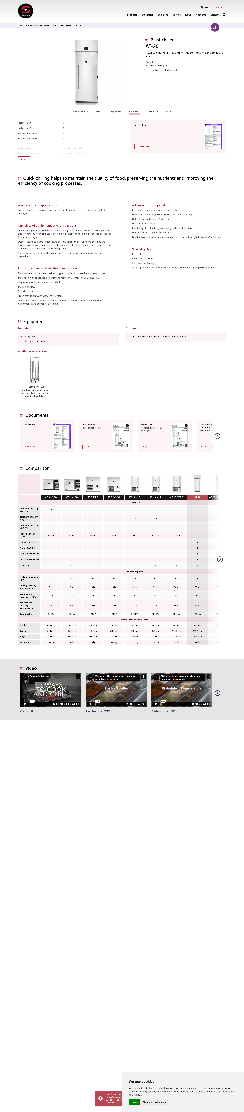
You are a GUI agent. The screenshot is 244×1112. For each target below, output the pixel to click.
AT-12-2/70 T (176, 497)
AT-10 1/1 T (134, 497)
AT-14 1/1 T (155, 497)
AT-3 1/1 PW (72, 497)
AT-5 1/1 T (93, 497)
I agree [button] (134, 1102)
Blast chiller (162, 40)
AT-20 (197, 497)
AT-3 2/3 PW (51, 497)
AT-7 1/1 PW (114, 497)
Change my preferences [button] (154, 1102)
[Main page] (25, 10)
